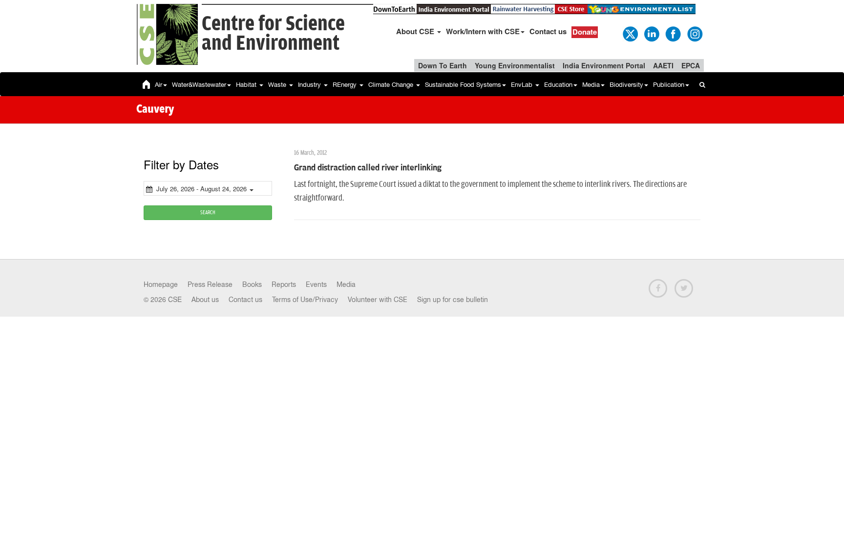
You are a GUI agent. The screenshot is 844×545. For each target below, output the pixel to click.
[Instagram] (694, 33)
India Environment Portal (604, 65)
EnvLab (522, 84)
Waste (278, 84)
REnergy (346, 84)
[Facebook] (672, 33)
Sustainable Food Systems (463, 84)
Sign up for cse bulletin (452, 299)
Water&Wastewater (199, 84)
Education (558, 84)
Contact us (548, 31)
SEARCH (207, 212)
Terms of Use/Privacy (305, 299)
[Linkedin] (651, 33)
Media (591, 84)
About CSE (416, 31)
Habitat (247, 84)
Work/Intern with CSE (483, 31)
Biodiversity (626, 84)
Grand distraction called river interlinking (368, 168)
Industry (310, 84)
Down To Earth (442, 65)
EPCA (690, 65)
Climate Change (391, 84)
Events (316, 284)
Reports (284, 284)
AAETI (663, 65)
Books (252, 284)
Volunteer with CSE (377, 299)
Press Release (210, 284)
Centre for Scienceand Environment (273, 34)
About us (205, 299)
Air (158, 84)
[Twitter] (629, 33)
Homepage (161, 284)
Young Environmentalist (515, 65)
